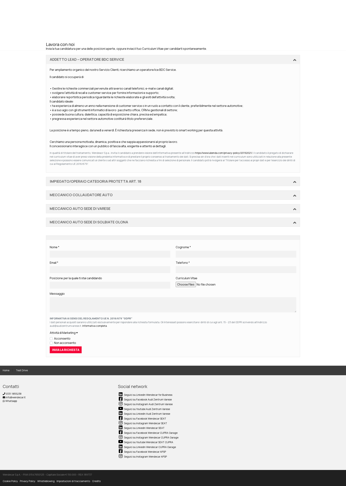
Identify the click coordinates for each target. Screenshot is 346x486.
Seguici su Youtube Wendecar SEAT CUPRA (148, 442)
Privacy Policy (27, 481)
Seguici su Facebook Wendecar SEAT (144, 418)
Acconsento (62, 338)
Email (54, 263)
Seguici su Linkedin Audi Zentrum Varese (146, 413)
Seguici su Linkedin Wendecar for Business (147, 394)
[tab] (173, 59)
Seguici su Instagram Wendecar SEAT (145, 423)
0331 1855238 (13, 393)
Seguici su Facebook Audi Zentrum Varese (147, 399)
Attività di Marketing (63, 333)
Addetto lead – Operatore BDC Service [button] (87, 59)
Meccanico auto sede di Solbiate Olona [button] (89, 222)
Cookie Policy (10, 481)
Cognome (183, 247)
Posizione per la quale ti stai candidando (76, 278)
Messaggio (57, 294)
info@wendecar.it (15, 397)
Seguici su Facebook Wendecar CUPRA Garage (150, 432)
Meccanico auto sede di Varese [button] (80, 208)
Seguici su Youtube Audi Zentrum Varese (146, 409)
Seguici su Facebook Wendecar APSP (144, 451)
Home (6, 370)
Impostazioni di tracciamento (73, 481)
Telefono (183, 263)
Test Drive (22, 370)
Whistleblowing (46, 481)
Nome (54, 247)
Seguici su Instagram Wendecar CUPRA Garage (150, 437)
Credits (96, 481)
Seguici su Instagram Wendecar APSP (145, 456)
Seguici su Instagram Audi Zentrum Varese (148, 404)
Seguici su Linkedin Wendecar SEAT (144, 428)
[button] (173, 333)
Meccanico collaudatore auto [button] (81, 194)
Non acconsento (65, 343)
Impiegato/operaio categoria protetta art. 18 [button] (95, 181)
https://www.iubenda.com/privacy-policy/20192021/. (224, 153)
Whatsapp (11, 401)
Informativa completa (94, 325)
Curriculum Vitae (186, 278)
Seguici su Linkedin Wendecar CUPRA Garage (149, 447)
